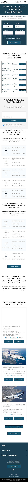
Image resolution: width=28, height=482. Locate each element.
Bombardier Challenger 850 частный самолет (13, 368)
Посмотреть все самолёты (14, 427)
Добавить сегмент (9, 36)
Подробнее (19, 341)
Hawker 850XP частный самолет (11, 328)
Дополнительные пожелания (12, 38)
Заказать (22, 64)
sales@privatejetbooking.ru (14, 462)
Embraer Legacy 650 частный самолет (14, 406)
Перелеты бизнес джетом (9, 455)
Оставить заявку (14, 42)
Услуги (3, 445)
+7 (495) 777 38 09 (14, 461)
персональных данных (20, 125)
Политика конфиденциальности (14, 480)
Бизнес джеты (5, 450)
